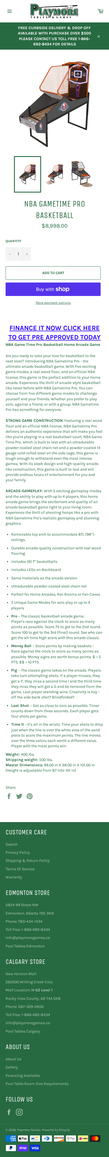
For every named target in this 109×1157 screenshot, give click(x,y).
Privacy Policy (18, 852)
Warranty (14, 877)
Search (12, 844)
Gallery (12, 1067)
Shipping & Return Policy (28, 860)
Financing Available (23, 1075)
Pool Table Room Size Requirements (37, 1083)
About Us (13, 1059)
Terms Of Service (20, 869)
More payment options (53, 303)
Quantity (13, 241)
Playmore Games (29, 1130)
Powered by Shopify (56, 1130)
